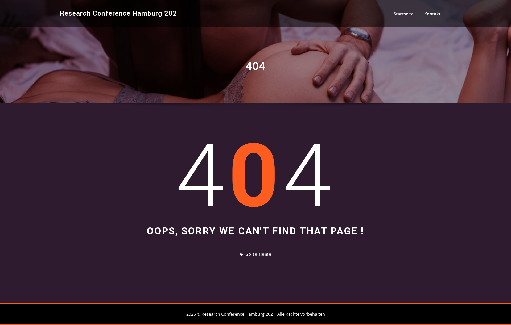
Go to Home (258, 254)
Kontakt (432, 14)
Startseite (404, 14)
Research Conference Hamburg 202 (118, 13)
